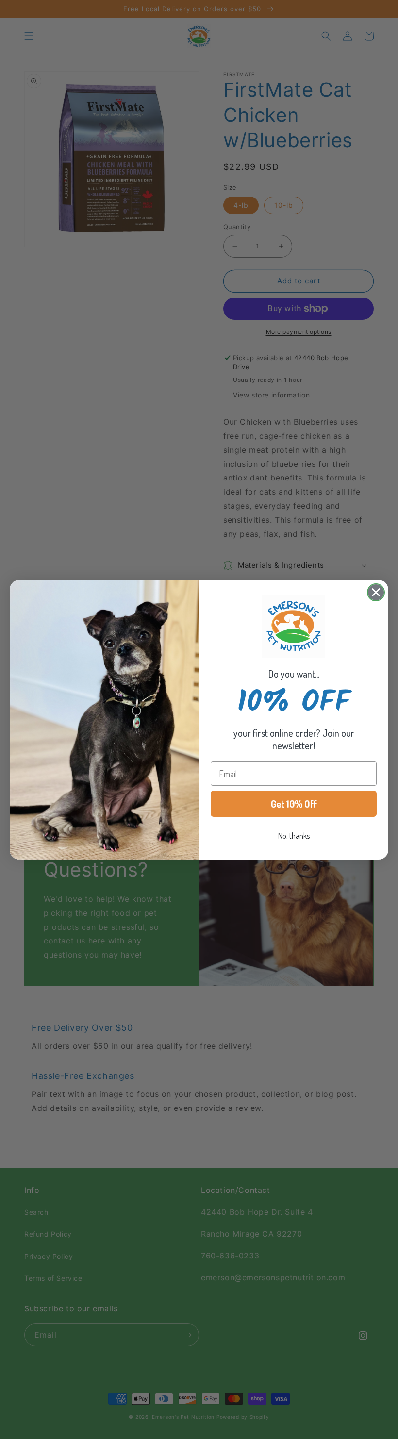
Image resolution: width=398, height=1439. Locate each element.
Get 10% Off (294, 803)
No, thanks (294, 836)
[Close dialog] (375, 592)
